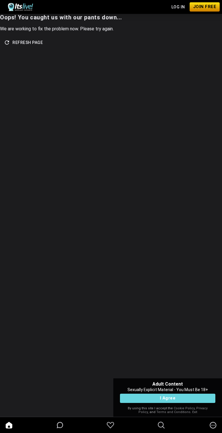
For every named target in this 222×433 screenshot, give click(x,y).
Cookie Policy (184, 408)
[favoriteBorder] (110, 425)
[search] (161, 425)
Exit (194, 412)
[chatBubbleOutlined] (60, 425)
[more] (213, 425)
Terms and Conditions (173, 412)
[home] (9, 425)
